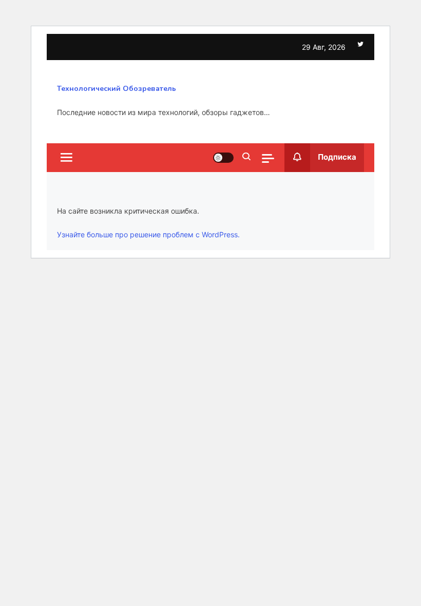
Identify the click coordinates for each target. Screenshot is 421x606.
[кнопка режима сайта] (223, 158)
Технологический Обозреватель (116, 88)
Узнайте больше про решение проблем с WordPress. (148, 234)
